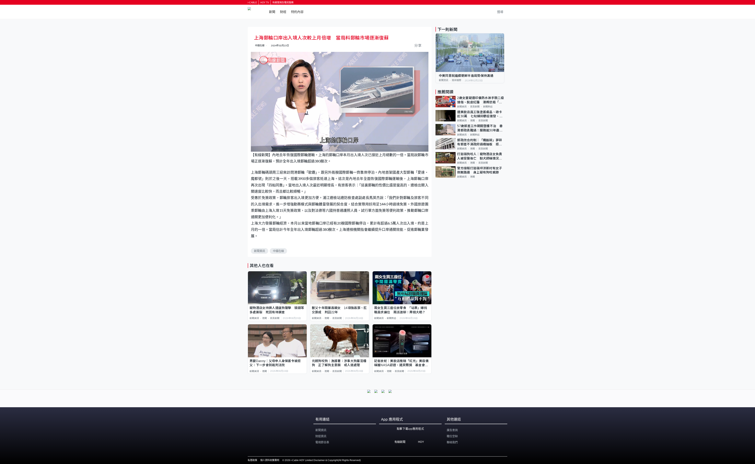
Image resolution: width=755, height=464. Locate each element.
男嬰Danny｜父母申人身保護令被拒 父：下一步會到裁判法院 (277, 363)
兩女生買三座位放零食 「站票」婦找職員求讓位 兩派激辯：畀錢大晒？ (400, 310)
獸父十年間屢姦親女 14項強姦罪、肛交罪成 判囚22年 (339, 310)
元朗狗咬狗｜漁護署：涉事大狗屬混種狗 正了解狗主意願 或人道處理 (339, 363)
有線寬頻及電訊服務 (283, 2)
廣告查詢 (452, 430)
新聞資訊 (259, 251)
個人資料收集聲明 (269, 460)
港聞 (264, 318)
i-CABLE (252, 2)
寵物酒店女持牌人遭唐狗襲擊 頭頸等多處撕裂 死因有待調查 (277, 310)
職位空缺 (452, 436)
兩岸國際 (456, 80)
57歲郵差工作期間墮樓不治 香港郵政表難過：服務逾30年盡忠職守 (480, 128)
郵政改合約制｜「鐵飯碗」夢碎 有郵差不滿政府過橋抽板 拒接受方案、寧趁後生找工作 (480, 142)
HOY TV (264, 2)
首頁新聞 (274, 318)
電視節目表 (322, 442)
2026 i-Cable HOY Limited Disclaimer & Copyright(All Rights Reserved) (323, 460)
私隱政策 (252, 460)
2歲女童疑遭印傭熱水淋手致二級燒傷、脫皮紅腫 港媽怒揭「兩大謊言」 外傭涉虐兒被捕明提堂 (480, 100)
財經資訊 (320, 436)
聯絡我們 (452, 442)
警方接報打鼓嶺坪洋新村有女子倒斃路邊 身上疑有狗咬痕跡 (479, 170)
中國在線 (278, 251)
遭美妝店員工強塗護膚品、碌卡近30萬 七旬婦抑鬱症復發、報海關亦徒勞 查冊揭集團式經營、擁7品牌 (480, 114)
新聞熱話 (391, 318)
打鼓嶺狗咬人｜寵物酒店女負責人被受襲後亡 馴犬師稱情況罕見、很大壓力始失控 (479, 156)
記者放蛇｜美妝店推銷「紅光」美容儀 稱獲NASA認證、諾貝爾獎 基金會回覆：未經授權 (402, 363)
